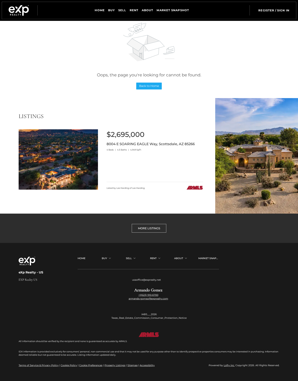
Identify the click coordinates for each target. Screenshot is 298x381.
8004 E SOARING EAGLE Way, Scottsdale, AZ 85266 (151, 144)
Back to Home (149, 86)
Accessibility (147, 365)
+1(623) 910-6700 (148, 295)
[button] (19, 10)
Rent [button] (134, 10)
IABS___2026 (149, 314)
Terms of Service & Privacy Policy (39, 365)
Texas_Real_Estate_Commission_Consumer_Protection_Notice (149, 317)
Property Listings (115, 365)
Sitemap (132, 365)
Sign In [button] (283, 10)
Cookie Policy (69, 365)
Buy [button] (111, 10)
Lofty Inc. (229, 365)
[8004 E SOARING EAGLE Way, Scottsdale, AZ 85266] (58, 188)
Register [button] (266, 10)
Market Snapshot (173, 10)
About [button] (147, 10)
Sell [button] (122, 10)
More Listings (149, 228)
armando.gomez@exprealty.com (148, 298)
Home (100, 10)
